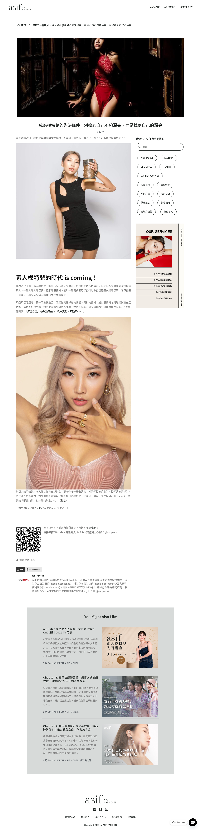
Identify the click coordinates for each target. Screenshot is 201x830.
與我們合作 (100, 817)
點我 (41, 508)
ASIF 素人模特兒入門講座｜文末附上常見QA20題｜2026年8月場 (69, 630)
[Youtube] (106, 809)
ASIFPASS (38, 575)
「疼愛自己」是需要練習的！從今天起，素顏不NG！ (54, 311)
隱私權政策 (117, 817)
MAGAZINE (155, 7)
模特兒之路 (47, 25)
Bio (21, 569)
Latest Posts (34, 569)
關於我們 (85, 817)
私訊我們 (91, 527)
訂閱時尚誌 (70, 817)
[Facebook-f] (100, 809)
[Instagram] (94, 809)
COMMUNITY (186, 7)
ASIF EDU (59, 663)
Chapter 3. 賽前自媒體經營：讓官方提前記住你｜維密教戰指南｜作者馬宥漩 (70, 679)
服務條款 (132, 817)
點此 (63, 500)
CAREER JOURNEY (28, 25)
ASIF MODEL (170, 7)
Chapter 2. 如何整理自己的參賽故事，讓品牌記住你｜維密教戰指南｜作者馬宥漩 (70, 727)
